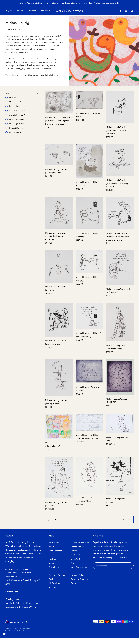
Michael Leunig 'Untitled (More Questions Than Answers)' (117, 130)
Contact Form (12, 592)
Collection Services (80, 543)
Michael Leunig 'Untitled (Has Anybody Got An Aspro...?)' (56, 236)
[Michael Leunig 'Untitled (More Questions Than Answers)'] (120, 107)
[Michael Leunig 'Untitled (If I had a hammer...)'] (89, 316)
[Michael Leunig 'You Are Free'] (120, 424)
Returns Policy (77, 575)
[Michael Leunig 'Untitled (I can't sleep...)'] (120, 267)
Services (32, 11)
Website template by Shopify (14, 631)
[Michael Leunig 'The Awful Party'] (89, 100)
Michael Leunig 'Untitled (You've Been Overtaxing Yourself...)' (117, 183)
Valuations (54, 588)
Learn (51, 563)
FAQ (51, 579)
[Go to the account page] (126, 11)
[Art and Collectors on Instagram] (30, 622)
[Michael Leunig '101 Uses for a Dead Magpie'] (89, 475)
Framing (74, 551)
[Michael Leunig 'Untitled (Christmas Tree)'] (120, 322)
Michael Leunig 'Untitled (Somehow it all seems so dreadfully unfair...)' (117, 237)
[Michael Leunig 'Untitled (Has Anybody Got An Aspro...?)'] (59, 213)
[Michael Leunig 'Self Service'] (120, 476)
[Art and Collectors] (69, 10)
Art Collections (56, 543)
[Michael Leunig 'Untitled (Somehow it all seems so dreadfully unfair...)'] (120, 213)
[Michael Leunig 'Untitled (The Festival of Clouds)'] (89, 422)
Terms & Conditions (80, 579)
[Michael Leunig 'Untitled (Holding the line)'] (59, 154)
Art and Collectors (24, 628)
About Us (53, 547)
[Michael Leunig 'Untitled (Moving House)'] (59, 377)
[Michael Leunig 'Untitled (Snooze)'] (89, 213)
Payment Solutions (57, 575)
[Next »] (55, 520)
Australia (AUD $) (16, 622)
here (56, 75)
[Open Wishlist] (4, 634)
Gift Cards (76, 559)
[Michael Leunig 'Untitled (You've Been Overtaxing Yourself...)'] (120, 160)
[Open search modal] (120, 11)
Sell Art (20, 11)
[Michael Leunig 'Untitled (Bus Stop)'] (59, 266)
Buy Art (8, 11)
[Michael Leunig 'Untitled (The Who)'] (59, 477)
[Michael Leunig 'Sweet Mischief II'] (120, 377)
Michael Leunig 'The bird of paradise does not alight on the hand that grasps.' (57, 121)
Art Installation (77, 555)
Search (74, 583)
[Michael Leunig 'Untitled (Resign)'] (89, 261)
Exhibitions (46, 11)
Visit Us (52, 559)
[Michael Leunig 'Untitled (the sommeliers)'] (59, 320)
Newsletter (54, 567)
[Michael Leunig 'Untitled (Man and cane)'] (59, 426)
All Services (54, 583)
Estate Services (78, 547)
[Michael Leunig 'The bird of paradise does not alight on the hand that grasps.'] (59, 102)
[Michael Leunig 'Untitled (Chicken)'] (89, 161)
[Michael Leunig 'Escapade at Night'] (89, 371)
